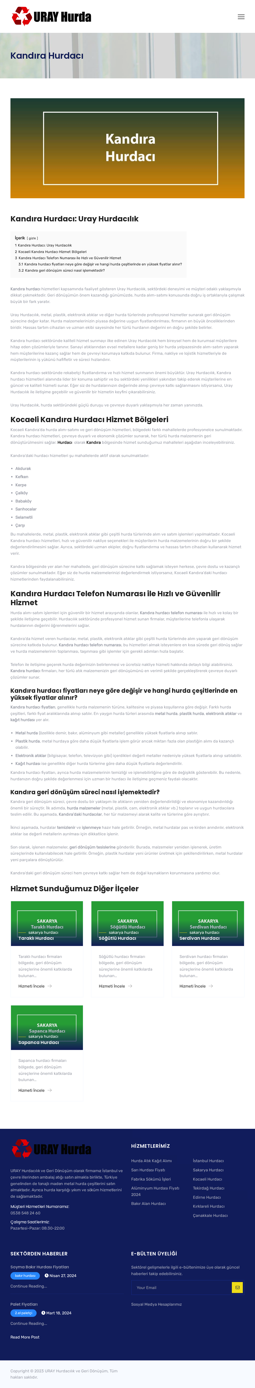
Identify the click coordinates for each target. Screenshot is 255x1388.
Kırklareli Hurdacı (209, 1206)
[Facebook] (134, 1313)
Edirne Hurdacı (207, 1197)
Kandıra (93, 442)
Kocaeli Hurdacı (207, 1179)
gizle (32, 238)
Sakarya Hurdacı (208, 1170)
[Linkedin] (154, 1313)
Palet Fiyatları (24, 1304)
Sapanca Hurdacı (38, 1042)
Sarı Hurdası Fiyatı (148, 1170)
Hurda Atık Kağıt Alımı (151, 1160)
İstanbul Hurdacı (208, 1160)
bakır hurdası (25, 1276)
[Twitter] (141, 1313)
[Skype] (148, 1313)
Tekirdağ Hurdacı (208, 1188)
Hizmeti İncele (32, 986)
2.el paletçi (23, 1313)
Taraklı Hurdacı (36, 938)
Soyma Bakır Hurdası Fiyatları (39, 1267)
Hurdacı (65, 442)
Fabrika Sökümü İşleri (151, 1179)
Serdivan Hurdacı (200, 938)
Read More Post (24, 1337)
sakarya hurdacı (43, 932)
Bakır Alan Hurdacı (148, 1203)
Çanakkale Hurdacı (210, 1215)
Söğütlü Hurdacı (117, 938)
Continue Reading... (28, 1286)
